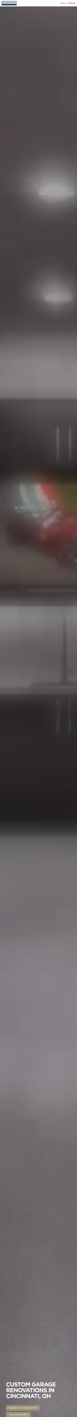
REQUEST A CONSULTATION (23, 1408)
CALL (62, 3)
